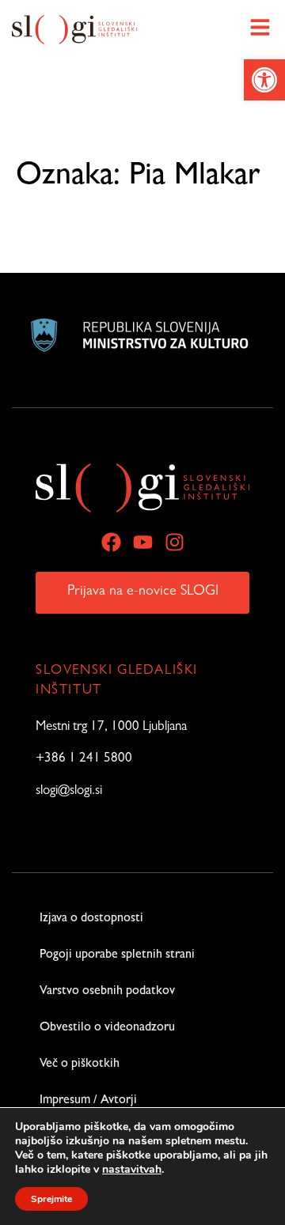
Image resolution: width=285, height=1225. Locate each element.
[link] (264, 79)
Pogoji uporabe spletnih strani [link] (117, 955)
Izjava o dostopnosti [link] (91, 919)
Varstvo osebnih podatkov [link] (107, 991)
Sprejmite (51, 1199)
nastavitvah (132, 1170)
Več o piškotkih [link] (80, 1064)
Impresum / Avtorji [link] (88, 1101)
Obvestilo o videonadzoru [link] (107, 1028)
